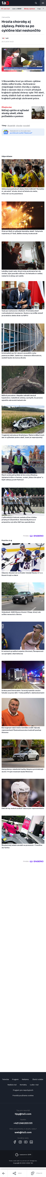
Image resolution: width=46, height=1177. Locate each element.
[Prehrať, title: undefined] (23, 59)
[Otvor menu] (43, 3)
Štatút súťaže (38, 1079)
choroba (19, 125)
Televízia (5, 1079)
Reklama (25, 1079)
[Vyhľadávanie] (36, 3)
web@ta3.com (23, 1132)
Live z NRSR (16, 9)
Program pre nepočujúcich (23, 1090)
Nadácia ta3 (12, 1085)
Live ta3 (7, 9)
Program (15, 1079)
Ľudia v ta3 (34, 1085)
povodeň (26, 125)
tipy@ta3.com (23, 1114)
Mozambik (11, 125)
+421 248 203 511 (23, 1123)
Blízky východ (29, 9)
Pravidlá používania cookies (23, 1095)
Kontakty (23, 1085)
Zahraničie (6, 17)
